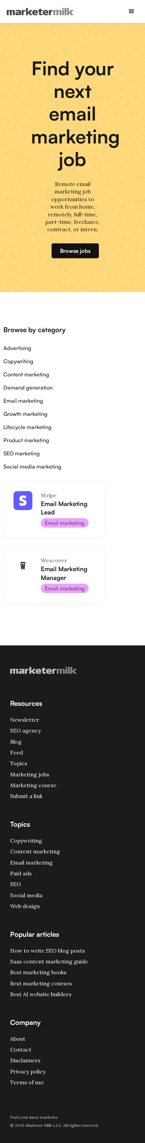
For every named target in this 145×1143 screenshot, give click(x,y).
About (17, 1038)
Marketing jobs (29, 774)
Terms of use (27, 1082)
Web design (25, 906)
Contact (20, 1049)
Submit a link (26, 796)
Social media (26, 895)
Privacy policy (28, 1071)
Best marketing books (38, 972)
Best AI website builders (40, 994)
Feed (16, 752)
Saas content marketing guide (49, 961)
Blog (16, 741)
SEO (15, 884)
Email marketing (31, 862)
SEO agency (25, 730)
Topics (18, 763)
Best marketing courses (41, 983)
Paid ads (21, 873)
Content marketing (35, 851)
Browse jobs (75, 250)
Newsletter (24, 719)
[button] (131, 11)
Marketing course (33, 785)
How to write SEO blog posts (47, 950)
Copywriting (26, 840)
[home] (38, 11)
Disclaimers (25, 1060)
